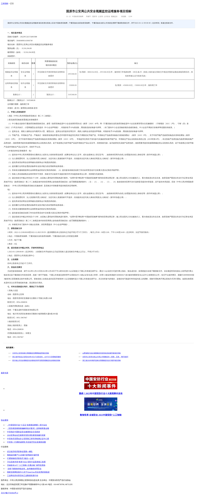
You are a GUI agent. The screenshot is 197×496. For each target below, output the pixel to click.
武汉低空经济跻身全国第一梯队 (20, 452)
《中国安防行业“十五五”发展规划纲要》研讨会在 (27, 425)
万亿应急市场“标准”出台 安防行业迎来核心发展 (26, 462)
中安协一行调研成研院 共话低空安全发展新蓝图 (26, 442)
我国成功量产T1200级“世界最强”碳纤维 (23, 455)
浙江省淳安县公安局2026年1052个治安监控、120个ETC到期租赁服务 (36, 357)
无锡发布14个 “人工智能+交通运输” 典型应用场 (26, 465)
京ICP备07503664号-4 (9, 493)
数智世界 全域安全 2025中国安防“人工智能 (101, 415)
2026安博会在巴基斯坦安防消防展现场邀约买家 (26, 435)
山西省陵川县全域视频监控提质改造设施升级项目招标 (101, 353)
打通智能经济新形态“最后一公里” (20, 458)
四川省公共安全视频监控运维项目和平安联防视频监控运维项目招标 (36, 360)
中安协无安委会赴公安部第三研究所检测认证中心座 (28, 439)
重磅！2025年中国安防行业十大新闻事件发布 (101, 393)
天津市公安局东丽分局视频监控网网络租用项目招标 (30, 353)
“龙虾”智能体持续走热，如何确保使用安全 (24, 469)
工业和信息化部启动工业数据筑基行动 (22, 475)
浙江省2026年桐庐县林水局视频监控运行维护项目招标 (101, 360)
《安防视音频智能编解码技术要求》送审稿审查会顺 (28, 428)
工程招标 (4, 3)
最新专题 (4, 373)
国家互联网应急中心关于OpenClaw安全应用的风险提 (28, 472)
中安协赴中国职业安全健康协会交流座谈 (23, 432)
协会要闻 (4, 420)
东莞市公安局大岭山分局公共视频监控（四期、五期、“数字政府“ (105, 357)
